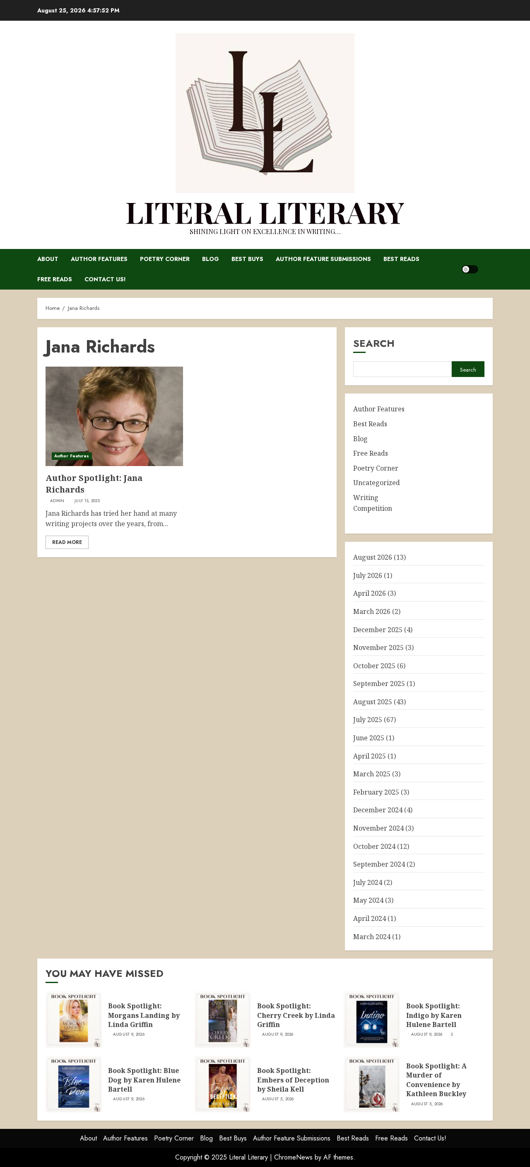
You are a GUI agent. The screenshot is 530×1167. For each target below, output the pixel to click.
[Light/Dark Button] (470, 269)
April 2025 (369, 756)
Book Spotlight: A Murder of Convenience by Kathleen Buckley (436, 1079)
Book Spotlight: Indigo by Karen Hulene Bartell (434, 1015)
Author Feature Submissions (323, 259)
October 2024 (374, 846)
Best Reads (401, 259)
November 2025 (378, 647)
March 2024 (371, 936)
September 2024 (379, 864)
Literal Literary (265, 211)
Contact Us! (105, 279)
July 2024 (367, 882)
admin (57, 501)
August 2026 (372, 557)
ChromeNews (293, 1157)
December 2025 (377, 629)
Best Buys (247, 259)
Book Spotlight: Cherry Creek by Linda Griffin (296, 1015)
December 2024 (377, 809)
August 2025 (372, 701)
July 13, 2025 (87, 501)
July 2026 (367, 575)
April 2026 (369, 593)
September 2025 (379, 683)
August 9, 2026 (129, 1034)
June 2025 (368, 737)
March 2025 (371, 773)
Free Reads (54, 279)
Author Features (99, 259)
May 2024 (368, 900)
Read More (67, 542)
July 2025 (367, 719)
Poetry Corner (165, 259)
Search (374, 343)
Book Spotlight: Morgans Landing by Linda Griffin (144, 1015)
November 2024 (378, 828)
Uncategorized (376, 482)
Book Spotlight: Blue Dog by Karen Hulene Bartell (144, 1080)
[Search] (487, 269)
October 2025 (374, 665)
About (47, 259)
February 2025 (376, 792)
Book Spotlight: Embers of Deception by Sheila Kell (293, 1080)
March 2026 (371, 611)
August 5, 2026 (278, 1099)
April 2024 (369, 918)
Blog (210, 259)
